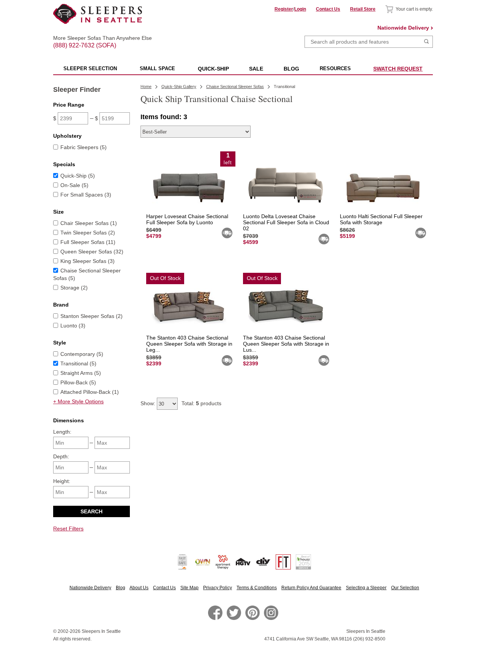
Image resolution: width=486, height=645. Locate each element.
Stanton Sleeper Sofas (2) (91, 316)
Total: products (201, 403)
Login (300, 9)
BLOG (291, 69)
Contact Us (328, 9)
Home (145, 86)
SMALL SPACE (157, 68)
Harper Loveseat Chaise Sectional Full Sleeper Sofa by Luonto (187, 219)
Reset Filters (68, 528)
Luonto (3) (72, 325)
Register (284, 9)
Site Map (189, 587)
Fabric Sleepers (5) (83, 147)
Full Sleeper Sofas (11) (87, 242)
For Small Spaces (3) (85, 195)
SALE (256, 69)
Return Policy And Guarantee (311, 587)
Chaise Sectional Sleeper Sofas (235, 86)
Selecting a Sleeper (366, 587)
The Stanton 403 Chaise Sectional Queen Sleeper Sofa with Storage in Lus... (286, 344)
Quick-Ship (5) (77, 176)
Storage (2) (74, 288)
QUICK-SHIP (213, 69)
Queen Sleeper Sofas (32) (91, 252)
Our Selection (405, 587)
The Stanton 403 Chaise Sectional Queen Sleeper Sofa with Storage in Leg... (189, 344)
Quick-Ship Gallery (178, 86)
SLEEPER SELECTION (90, 68)
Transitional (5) (78, 363)
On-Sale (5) (74, 185)
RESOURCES (335, 68)
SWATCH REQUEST (398, 69)
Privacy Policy (217, 587)
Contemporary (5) (81, 354)
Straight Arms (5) (80, 373)
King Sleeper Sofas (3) (87, 261)
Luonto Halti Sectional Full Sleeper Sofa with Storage (381, 219)
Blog (120, 587)
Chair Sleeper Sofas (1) (88, 223)
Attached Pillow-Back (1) (89, 392)
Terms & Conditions (257, 587)
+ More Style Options (78, 401)
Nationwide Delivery (403, 28)
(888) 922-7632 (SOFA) (97, 38)
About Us (138, 587)
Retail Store (363, 9)
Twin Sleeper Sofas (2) (87, 233)
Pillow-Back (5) (78, 382)
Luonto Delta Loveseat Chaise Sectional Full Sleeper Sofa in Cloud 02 (286, 222)
